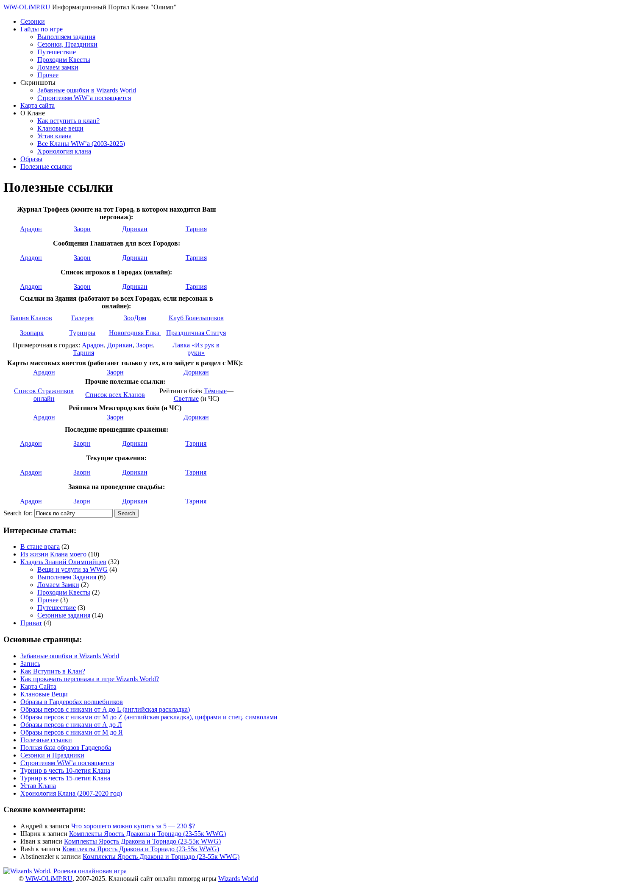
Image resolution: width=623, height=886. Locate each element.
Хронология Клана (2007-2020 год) (71, 793)
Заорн (82, 228)
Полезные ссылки (46, 166)
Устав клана (54, 136)
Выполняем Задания (66, 577)
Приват (31, 622)
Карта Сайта (38, 686)
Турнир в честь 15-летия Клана (65, 778)
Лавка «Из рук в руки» (196, 348)
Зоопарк (32, 332)
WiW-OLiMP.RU (26, 7)
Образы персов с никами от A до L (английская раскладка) (105, 709)
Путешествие (56, 52)
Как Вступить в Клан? (52, 671)
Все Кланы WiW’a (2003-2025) (81, 143)
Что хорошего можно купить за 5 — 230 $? (133, 826)
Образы (31, 158)
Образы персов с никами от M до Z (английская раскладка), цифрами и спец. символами (149, 717)
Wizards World (238, 878)
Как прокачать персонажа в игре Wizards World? (89, 678)
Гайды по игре (41, 29)
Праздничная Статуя (196, 332)
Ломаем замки (57, 67)
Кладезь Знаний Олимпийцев (63, 561)
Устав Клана (38, 785)
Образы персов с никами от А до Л (71, 724)
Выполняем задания (66, 36)
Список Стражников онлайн (44, 394)
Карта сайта (37, 105)
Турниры (82, 332)
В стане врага (40, 546)
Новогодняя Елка (135, 332)
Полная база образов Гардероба (65, 747)
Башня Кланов (31, 317)
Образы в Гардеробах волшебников (71, 701)
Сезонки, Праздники (67, 44)
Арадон (31, 228)
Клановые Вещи (44, 694)
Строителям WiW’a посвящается (84, 97)
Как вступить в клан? (68, 120)
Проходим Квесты (63, 59)
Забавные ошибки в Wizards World (86, 90)
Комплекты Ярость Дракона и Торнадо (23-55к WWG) (147, 833)
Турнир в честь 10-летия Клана (65, 770)
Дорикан (134, 228)
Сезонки (32, 21)
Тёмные (215, 390)
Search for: (18, 513)
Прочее (47, 74)
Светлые (186, 398)
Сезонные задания (63, 615)
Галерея (82, 317)
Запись (30, 663)
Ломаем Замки (58, 584)
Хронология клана (64, 151)
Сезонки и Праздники (52, 755)
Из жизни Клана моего (53, 554)
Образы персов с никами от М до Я (71, 732)
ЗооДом (135, 317)
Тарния (196, 228)
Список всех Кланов (115, 394)
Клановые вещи (60, 128)
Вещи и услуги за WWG (72, 569)
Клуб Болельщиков (196, 317)
